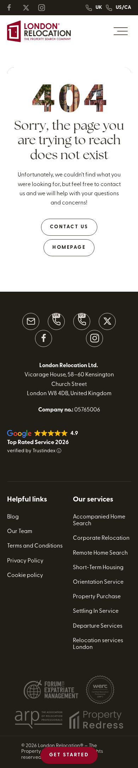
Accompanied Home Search (99, 520)
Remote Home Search (100, 553)
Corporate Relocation (101, 538)
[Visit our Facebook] (43, 338)
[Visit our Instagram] (94, 338)
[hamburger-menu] (121, 31)
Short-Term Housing (98, 568)
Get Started (69, 755)
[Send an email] (30, 321)
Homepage (69, 247)
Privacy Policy (25, 561)
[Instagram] (44, 7)
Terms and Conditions (35, 546)
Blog (13, 517)
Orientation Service (98, 582)
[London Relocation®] (39, 31)
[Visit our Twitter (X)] (107, 321)
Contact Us (69, 227)
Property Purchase (97, 597)
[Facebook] (13, 7)
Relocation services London (98, 644)
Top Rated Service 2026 (38, 442)
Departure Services (97, 626)
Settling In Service (96, 611)
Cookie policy (25, 575)
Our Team (19, 531)
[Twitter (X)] (29, 7)
